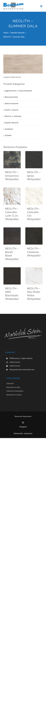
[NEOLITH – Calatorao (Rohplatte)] (34, 236)
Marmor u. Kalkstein (13, 116)
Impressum (28, 433)
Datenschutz (18, 433)
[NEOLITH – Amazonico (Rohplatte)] (12, 159)
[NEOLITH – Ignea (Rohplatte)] (34, 159)
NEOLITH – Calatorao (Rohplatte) (34, 252)
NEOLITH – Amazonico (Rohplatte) (12, 176)
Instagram (23, 427)
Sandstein (9, 129)
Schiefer (8, 135)
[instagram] (23, 422)
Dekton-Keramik (11, 103)
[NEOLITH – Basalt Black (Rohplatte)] (12, 236)
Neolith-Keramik (16, 77)
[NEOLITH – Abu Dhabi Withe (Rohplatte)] (34, 275)
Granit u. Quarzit (11, 110)
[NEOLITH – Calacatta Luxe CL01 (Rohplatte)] (12, 196)
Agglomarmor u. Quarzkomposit (18, 91)
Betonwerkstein (11, 97)
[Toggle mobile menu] (41, 6)
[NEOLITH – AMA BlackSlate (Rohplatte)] (12, 275)
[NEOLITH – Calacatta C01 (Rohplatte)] (34, 196)
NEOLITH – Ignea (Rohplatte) (34, 176)
